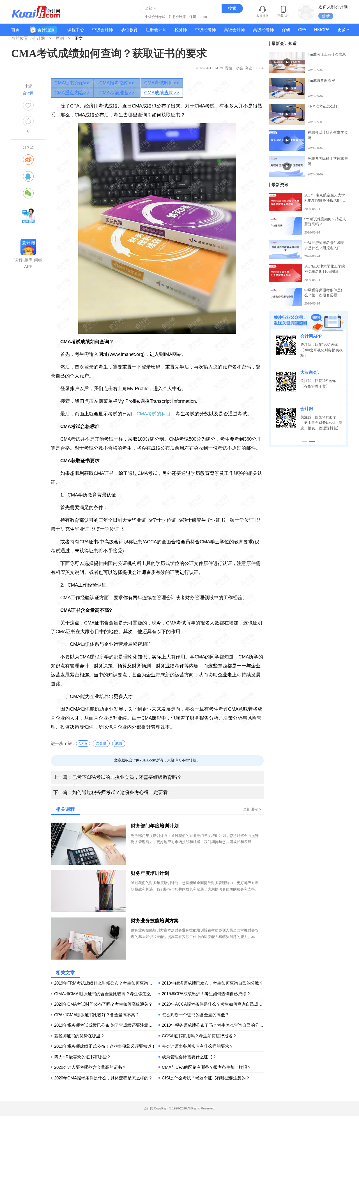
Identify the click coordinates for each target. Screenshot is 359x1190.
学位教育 (129, 29)
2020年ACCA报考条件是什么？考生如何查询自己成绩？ (213, 1004)
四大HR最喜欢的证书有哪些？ (82, 1056)
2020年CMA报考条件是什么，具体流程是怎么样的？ (103, 1077)
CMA (83, 743)
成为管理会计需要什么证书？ (189, 1056)
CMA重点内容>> (71, 92)
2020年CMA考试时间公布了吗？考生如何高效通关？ (103, 1004)
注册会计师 (177, 17)
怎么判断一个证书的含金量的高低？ (195, 1014)
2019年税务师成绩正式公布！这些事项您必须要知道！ (105, 1046)
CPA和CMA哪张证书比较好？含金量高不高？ (96, 1014)
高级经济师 (263, 29)
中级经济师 (205, 29)
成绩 (118, 743)
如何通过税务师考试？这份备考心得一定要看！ (112, 792)
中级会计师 (102, 29)
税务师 (180, 29)
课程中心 (75, 29)
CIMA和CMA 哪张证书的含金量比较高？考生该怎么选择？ (105, 993)
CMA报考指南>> (116, 83)
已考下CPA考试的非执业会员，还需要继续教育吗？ (117, 777)
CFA (302, 29)
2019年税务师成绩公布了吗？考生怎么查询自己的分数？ (213, 1025)
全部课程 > (252, 809)
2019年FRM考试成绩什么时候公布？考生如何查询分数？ (105, 983)
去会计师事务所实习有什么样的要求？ (197, 1046)
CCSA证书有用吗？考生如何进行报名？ (199, 1035)
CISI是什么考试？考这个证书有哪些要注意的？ (206, 1077)
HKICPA (322, 29)
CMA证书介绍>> (71, 83)
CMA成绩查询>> (161, 92)
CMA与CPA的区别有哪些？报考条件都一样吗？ (206, 1067)
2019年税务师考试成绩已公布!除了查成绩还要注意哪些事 (105, 1025)
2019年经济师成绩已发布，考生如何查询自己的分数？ (212, 983)
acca (203, 17)
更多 (341, 29)
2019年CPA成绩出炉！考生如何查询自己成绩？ (206, 993)
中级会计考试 (155, 17)
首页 (15, 29)
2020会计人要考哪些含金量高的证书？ (90, 1067)
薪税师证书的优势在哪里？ (79, 1035)
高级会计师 (234, 29)
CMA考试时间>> (161, 83)
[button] (304, 441)
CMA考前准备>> (116, 92)
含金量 (101, 743)
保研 (192, 17)
